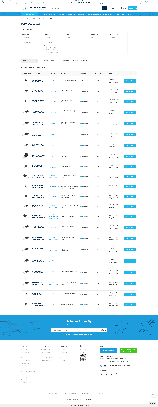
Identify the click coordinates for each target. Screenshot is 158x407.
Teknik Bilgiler (60, 14)
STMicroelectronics (53, 186)
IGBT (23, 40)
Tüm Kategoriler (30, 14)
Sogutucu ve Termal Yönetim (28, 357)
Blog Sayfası (71, 14)
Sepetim (62, 360)
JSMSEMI (48, 37)
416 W (91, 37)
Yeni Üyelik (83, 349)
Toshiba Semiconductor (53, 176)
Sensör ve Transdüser (26, 368)
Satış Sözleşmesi (45, 355)
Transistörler (44, 18)
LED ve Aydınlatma (25, 360)
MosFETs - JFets (26, 42)
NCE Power (49, 42)
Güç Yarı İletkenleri (33, 18)
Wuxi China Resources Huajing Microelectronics (51, 48)
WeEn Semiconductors (52, 40)
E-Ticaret (74, 405)
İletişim (130, 14)
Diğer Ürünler (24, 379)
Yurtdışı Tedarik (107, 14)
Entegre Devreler (25, 349)
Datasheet (84, 81)
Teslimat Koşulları (45, 349)
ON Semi (53, 196)
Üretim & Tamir (120, 14)
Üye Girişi (82, 352)
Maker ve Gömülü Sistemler (28, 371)
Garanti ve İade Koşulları (47, 357)
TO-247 (113, 37)
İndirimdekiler (63, 355)
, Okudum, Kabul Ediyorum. (80, 334)
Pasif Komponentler (26, 352)
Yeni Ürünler (63, 352)
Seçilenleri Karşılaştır (63, 60)
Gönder (103, 330)
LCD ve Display (25, 363)
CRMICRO (53, 91)
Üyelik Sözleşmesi (45, 352)
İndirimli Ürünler (47, 14)
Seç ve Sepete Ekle (80, 60)
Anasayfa (23, 18)
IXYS (53, 145)
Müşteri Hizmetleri (93, 14)
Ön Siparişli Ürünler (26, 382)
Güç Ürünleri (24, 374)
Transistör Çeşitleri (27, 44)
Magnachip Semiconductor (53, 44)
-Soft (70, 405)
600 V (69, 37)
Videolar (81, 14)
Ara (104, 8)
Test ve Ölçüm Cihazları (27, 377)
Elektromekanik (25, 366)
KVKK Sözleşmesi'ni (72, 334)
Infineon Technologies (53, 166)
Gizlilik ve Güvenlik (45, 360)
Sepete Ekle (129, 81)
